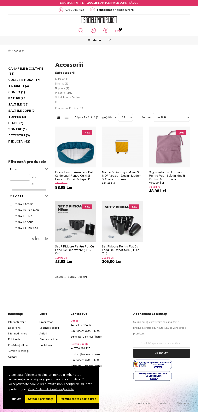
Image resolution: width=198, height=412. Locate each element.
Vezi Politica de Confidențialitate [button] (51, 389)
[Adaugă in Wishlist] (89, 133)
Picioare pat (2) (64, 92)
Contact (12, 356)
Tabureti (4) (18, 86)
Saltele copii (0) (22, 110)
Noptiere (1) (62, 88)
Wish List (165, 403)
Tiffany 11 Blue (22, 216)
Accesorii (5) (19, 135)
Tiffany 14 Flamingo (25, 228)
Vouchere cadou (49, 327)
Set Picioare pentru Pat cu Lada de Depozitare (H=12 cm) (120, 250)
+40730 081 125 (80, 348)
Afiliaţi (43, 333)
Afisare (111, 117)
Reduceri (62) (19, 141)
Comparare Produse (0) (69, 108)
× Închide (40, 238)
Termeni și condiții (18, 350)
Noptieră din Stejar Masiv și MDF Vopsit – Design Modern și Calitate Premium (121, 176)
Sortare (146, 117)
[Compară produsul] (89, 133)
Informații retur (17, 321)
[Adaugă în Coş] (89, 133)
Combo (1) (16, 92)
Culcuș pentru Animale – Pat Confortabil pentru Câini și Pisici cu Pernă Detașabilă (74, 176)
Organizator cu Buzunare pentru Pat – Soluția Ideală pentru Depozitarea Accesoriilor (167, 177)
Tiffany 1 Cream (23, 204)
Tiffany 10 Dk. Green (26, 210)
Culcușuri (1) (62, 78)
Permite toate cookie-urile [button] (78, 399)
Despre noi (14, 327)
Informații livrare (17, 333)
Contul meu (46, 345)
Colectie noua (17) (24, 80)
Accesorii (19, 50)
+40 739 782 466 (81, 325)
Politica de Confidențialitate (18, 342)
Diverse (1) (61, 83)
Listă (66, 117)
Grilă (58, 117)
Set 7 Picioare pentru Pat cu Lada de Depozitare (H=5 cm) (74, 250)
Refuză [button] (16, 399)
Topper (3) (17, 117)
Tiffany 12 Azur (23, 222)
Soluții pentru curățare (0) (68, 100)
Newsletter (183, 403)
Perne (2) (15, 123)
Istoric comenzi (144, 403)
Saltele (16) (18, 104)
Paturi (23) (17, 98)
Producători (46, 321)
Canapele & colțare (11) (25, 71)
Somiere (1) (17, 129)
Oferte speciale (48, 339)
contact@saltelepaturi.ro (85, 354)
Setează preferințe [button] (40, 399)
